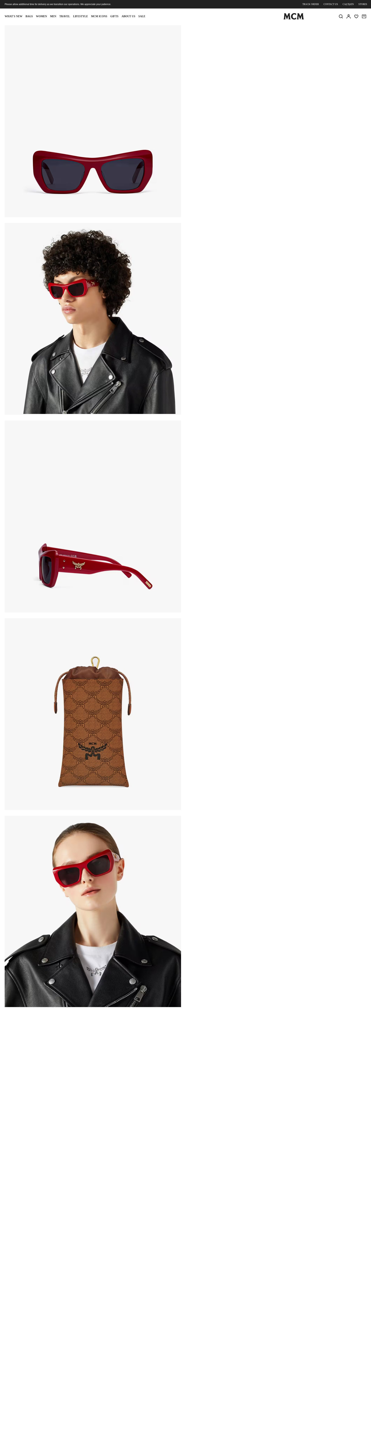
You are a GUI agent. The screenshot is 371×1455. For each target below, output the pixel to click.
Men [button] (53, 16)
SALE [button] (141, 16)
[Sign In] (348, 16)
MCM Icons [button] (99, 16)
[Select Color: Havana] (239, 55)
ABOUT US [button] (128, 16)
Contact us (330, 4)
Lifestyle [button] (80, 16)
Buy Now (306, 78)
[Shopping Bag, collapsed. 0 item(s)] (364, 16)
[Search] (341, 16)
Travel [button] (64, 16)
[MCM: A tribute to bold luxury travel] (293, 18)
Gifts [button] (114, 16)
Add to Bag (246, 78)
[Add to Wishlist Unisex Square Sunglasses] (332, 29)
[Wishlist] (356, 16)
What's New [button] (13, 16)
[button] (93, 120)
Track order (310, 4)
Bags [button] (29, 16)
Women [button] (41, 16)
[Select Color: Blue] (225, 55)
